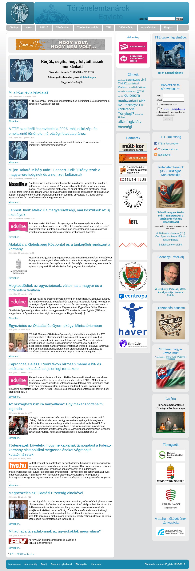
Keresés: (143, 19)
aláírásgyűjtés (132, 80)
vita (142, 114)
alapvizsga (121, 80)
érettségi (125, 127)
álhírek (121, 117)
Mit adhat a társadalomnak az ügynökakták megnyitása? (55, 531)
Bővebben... (15, 121)
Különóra (131, 95)
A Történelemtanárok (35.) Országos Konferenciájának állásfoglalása (170, 236)
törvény (137, 114)
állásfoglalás (129, 121)
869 (19, 554)
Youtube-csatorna (167, 149)
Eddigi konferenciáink (170, 244)
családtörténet (137, 87)
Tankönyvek (164, 154)
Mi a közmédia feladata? (29, 92)
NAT (121, 105)
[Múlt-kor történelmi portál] (133, 150)
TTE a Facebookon (168, 143)
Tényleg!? (126, 113)
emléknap (131, 91)
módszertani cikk (131, 101)
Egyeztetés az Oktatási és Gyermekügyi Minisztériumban (55, 326)
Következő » (27, 554)
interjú (120, 96)
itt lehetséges (88, 77)
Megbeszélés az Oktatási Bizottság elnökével (46, 493)
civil (143, 79)
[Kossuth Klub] (133, 181)
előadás (121, 91)
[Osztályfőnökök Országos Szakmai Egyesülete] (133, 173)
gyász (140, 91)
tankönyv (131, 105)
